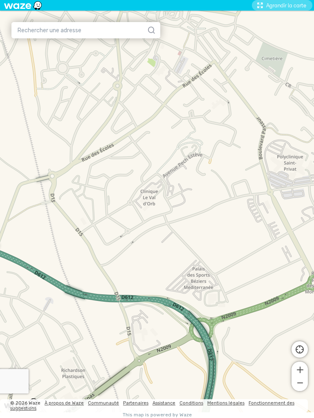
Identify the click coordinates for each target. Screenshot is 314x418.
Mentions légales (225, 403)
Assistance (164, 403)
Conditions (191, 403)
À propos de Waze (64, 403)
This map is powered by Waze (157, 415)
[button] (300, 369)
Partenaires (135, 403)
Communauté (103, 403)
